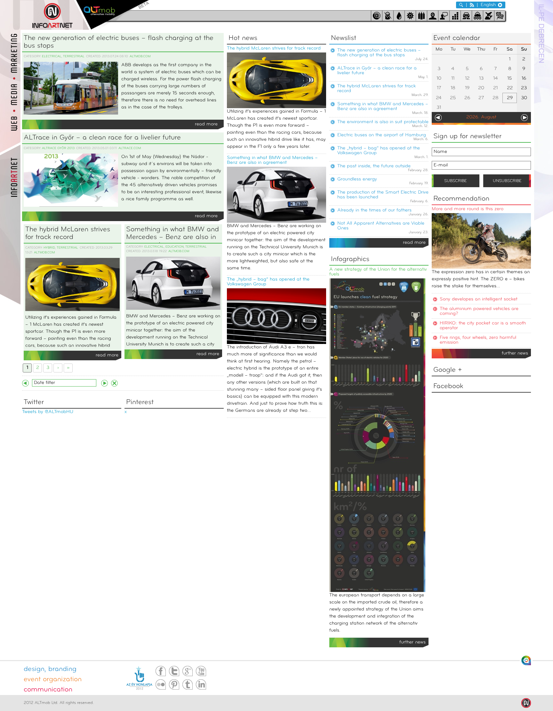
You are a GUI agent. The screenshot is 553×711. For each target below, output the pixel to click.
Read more (206, 124)
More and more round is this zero (467, 209)
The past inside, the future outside (374, 166)
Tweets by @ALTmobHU (47, 412)
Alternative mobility (112, 15)
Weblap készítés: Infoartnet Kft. (526, 703)
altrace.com (129, 148)
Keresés (461, 5)
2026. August (481, 117)
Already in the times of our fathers (374, 210)
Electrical (51, 56)
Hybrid (49, 248)
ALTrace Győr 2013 (58, 148)
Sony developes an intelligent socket (478, 299)
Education (174, 247)
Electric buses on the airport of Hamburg (381, 135)
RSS (472, 5)
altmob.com (140, 56)
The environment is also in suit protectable (383, 122)
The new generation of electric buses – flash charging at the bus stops (118, 42)
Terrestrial (73, 56)
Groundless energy (357, 179)
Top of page (526, 660)
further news (515, 353)
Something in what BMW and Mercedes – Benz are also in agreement (172, 235)
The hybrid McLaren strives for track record (67, 233)
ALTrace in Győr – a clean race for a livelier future (102, 137)
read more (414, 242)
